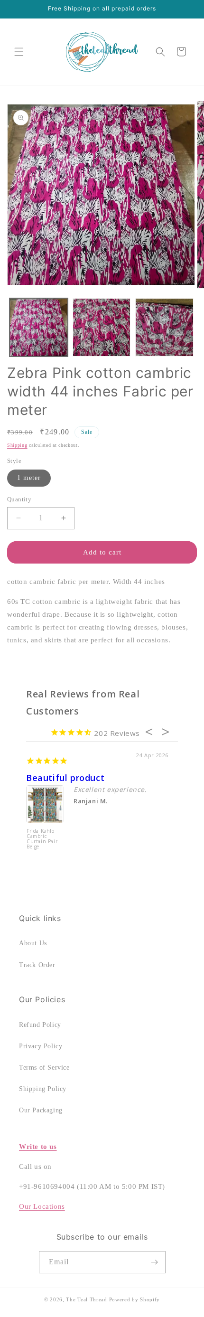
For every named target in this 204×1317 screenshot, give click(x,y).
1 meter (29, 477)
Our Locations (42, 1206)
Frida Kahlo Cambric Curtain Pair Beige (42, 839)
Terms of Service (44, 1067)
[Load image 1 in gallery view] (38, 327)
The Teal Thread (86, 1299)
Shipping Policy (42, 1088)
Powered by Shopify (134, 1299)
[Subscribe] (154, 1262)
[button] (19, 51)
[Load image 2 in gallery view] (102, 327)
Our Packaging (41, 1110)
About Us (33, 943)
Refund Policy (40, 1024)
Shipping (17, 445)
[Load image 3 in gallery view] (164, 327)
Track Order (37, 965)
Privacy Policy (40, 1046)
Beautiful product (65, 777)
